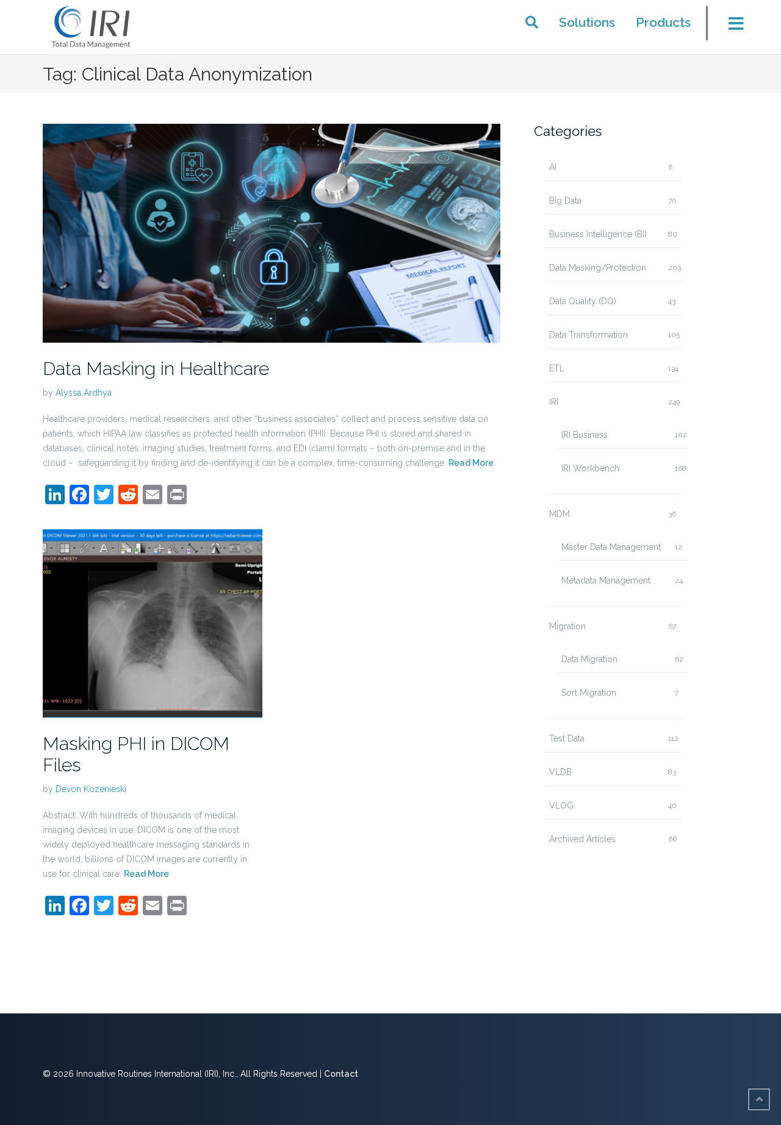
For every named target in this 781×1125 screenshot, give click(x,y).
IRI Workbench (590, 468)
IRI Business (584, 435)
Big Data (565, 200)
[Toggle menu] (728, 27)
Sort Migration (588, 693)
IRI (553, 402)
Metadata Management (605, 580)
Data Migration (589, 659)
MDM (559, 514)
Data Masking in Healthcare (156, 368)
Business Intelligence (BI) (598, 234)
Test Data (567, 738)
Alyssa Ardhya (84, 393)
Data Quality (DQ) (582, 301)
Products (663, 22)
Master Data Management (611, 547)
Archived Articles (582, 839)
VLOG (561, 805)
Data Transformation (588, 335)
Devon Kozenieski (91, 789)
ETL (556, 368)
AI (552, 167)
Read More (471, 463)
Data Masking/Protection (597, 268)
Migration (567, 626)
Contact (341, 1074)
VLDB (560, 772)
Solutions (587, 22)
